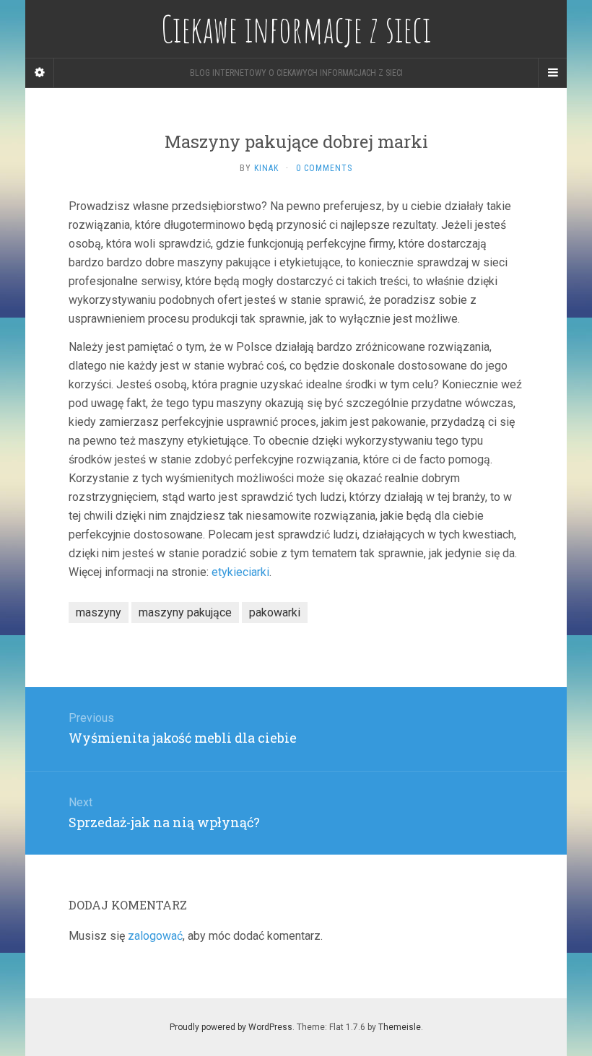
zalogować (155, 936)
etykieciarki (240, 572)
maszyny (98, 612)
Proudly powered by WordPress (231, 1027)
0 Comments (324, 168)
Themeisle (399, 1027)
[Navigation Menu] (552, 72)
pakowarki (274, 612)
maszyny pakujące (185, 612)
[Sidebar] (39, 72)
